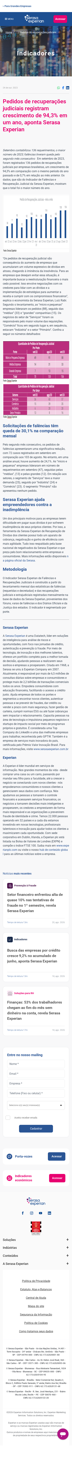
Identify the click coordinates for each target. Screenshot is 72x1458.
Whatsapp (58, 87)
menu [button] (11, 19)
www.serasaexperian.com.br (51, 749)
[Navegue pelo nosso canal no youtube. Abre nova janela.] (40, 1213)
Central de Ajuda (36, 1297)
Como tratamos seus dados (36, 1331)
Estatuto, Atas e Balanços (36, 1289)
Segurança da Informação (36, 1314)
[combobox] (36, 1105)
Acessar (60, 19)
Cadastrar (36, 1128)
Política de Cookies (36, 1323)
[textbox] (36, 1105)
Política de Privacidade (36, 1281)
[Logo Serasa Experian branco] (34, 19)
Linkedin (67, 87)
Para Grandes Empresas (18, 6)
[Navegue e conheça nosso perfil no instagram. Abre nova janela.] (31, 1213)
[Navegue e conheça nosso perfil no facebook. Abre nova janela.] (22, 1213)
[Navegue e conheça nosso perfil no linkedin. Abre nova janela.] (49, 1213)
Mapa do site (36, 1306)
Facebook (63, 87)
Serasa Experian (15, 635)
